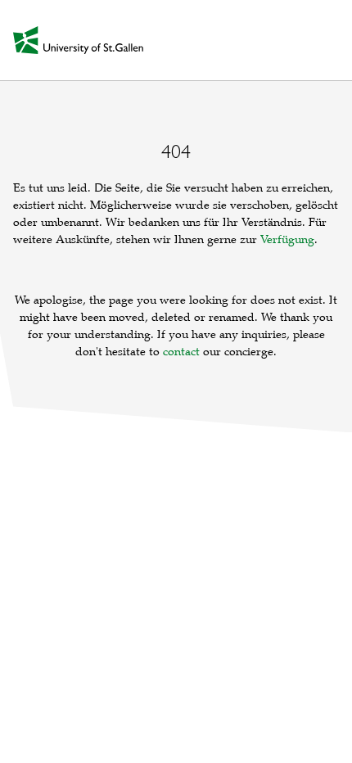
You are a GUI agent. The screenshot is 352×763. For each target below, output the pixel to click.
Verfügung (287, 239)
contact (181, 352)
